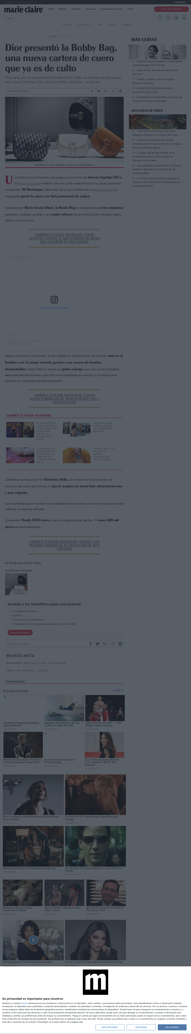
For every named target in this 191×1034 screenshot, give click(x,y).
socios (25, 1003)
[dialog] (95, 1000)
